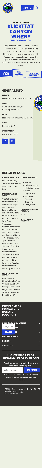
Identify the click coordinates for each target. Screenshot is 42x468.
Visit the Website (19, 73)
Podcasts (9, 315)
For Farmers (11, 306)
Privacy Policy (30, 372)
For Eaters (10, 309)
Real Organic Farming (29, 309)
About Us (30, 343)
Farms (26, 22)
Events (29, 338)
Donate (8, 312)
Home (15, 22)
